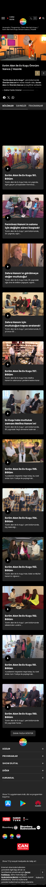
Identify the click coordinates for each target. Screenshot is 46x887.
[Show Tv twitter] (8, 97)
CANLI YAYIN (11, 18)
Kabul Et (40, 877)
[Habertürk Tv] (17, 819)
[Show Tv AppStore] (7, 803)
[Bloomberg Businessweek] (30, 827)
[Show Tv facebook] (4, 97)
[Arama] (43, 18)
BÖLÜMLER (8, 105)
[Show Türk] (12, 836)
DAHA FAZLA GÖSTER (23, 733)
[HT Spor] (25, 819)
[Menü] (3, 18)
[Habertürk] (6, 819)
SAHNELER (21, 105)
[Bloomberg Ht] (10, 827)
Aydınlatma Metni (9, 877)
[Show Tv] (23, 21)
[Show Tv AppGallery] (38, 803)
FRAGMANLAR (36, 105)
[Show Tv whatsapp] (13, 97)
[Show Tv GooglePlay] (22, 803)
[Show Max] (18, 836)
